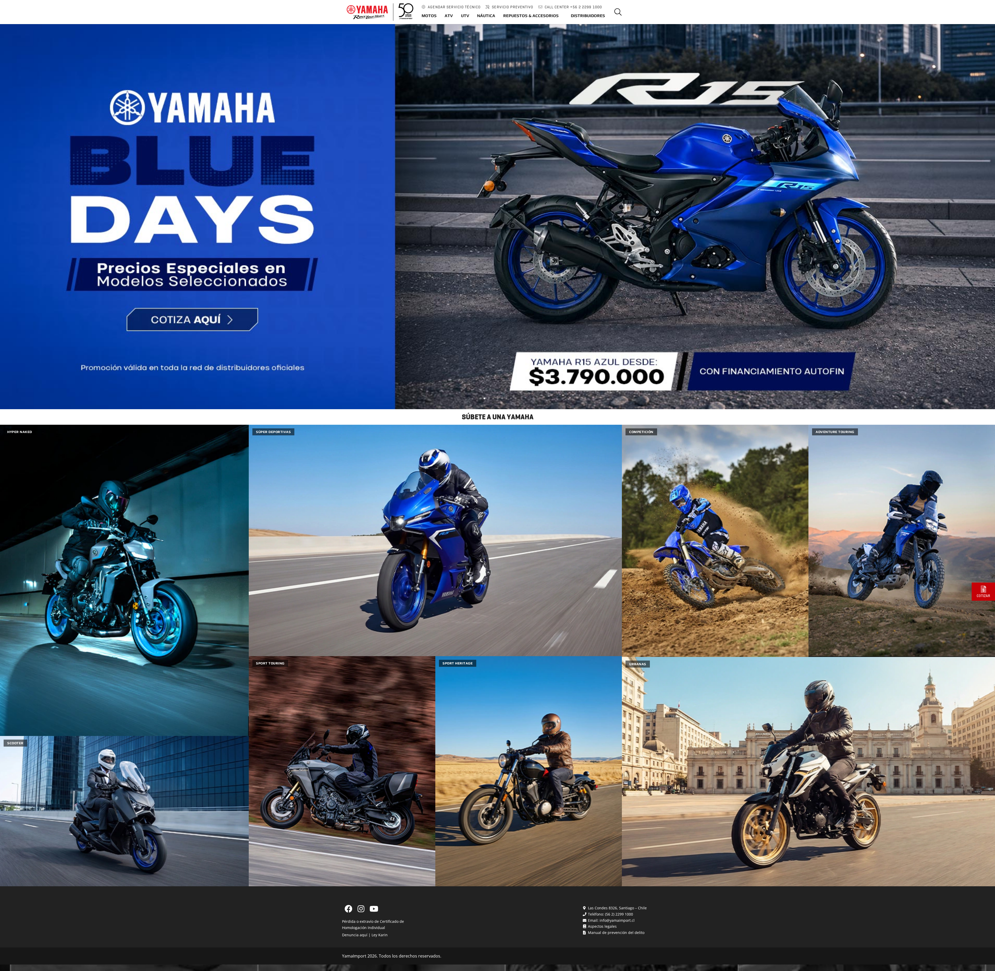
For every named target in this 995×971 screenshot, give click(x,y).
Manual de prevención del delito (615, 932)
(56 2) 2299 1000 (619, 914)
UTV (465, 15)
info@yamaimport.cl (617, 920)
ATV (449, 15)
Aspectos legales (602, 926)
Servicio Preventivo (512, 7)
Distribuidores (588, 15)
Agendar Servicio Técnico (454, 7)
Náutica (486, 15)
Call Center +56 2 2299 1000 (573, 7)
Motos (429, 15)
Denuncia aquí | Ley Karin (365, 934)
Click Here (12, 25)
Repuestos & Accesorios (531, 15)
